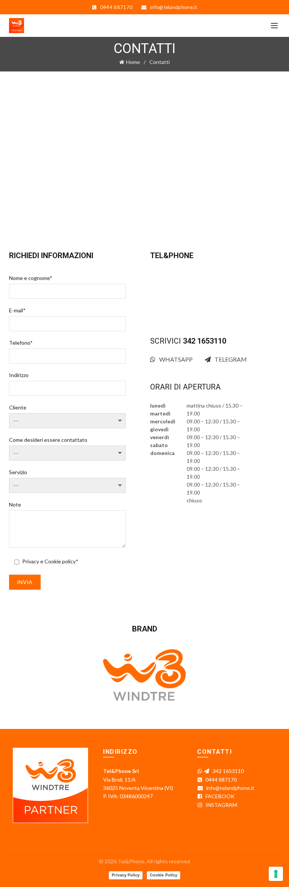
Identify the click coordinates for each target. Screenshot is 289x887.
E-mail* (17, 310)
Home (133, 62)
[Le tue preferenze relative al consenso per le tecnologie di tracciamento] (276, 874)
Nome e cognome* (30, 278)
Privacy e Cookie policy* (50, 561)
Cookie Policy (163, 875)
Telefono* (21, 342)
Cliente (17, 407)
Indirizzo (19, 375)
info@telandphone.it (194, 315)
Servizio (18, 472)
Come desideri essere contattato (48, 440)
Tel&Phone (131, 861)
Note (15, 504)
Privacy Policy (126, 875)
